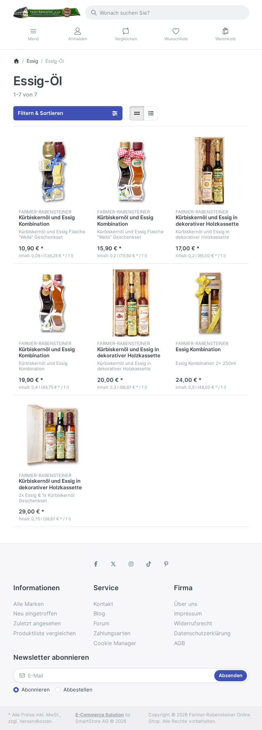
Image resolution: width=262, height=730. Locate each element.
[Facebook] (95, 563)
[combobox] (167, 12)
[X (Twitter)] (113, 563)
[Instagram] (131, 563)
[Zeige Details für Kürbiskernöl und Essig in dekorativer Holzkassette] (209, 171)
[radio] (137, 113)
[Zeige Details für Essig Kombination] (209, 303)
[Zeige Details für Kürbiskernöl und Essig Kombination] (52, 171)
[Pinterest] (166, 563)
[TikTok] (148, 563)
